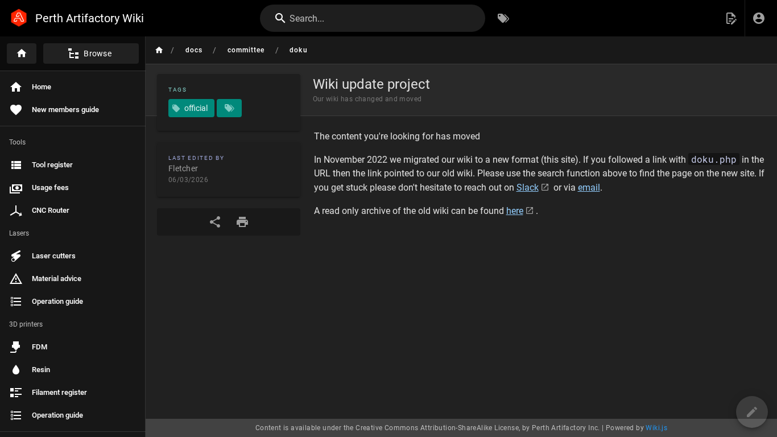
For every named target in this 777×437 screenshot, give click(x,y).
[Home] (21, 53)
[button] (731, 18)
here (514, 210)
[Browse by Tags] (503, 18)
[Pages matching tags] (229, 108)
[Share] (215, 222)
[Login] (758, 18)
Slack (527, 187)
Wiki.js (656, 428)
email (589, 187)
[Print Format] (242, 222)
